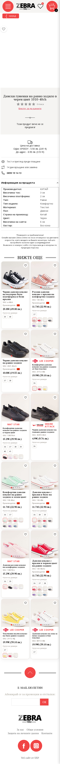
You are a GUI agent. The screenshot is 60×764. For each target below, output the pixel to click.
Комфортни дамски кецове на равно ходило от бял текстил (44, 367)
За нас (20, 729)
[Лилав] (34, 325)
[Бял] (45, 319)
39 (5, 316)
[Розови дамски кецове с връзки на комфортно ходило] (45, 275)
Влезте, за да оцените (30, 108)
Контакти (46, 733)
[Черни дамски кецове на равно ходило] (15, 344)
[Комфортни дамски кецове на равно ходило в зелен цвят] (15, 476)
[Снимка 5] (19, 287)
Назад (12, 16)
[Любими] (3, 29)
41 (10, 451)
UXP (36, 757)
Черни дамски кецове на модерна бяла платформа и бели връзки (15, 295)
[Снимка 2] (13, 287)
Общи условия (35, 729)
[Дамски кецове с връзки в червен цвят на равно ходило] (45, 544)
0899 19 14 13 (14, 172)
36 (34, 383)
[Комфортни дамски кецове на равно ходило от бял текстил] (45, 344)
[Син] (45, 325)
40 (10, 316)
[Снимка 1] (11, 287)
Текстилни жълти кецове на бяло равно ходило (15, 635)
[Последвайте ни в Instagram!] (36, 745)
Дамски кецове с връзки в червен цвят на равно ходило (44, 563)
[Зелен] (39, 325)
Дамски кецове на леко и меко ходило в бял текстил (44, 636)
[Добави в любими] (25, 265)
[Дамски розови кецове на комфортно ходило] (15, 544)
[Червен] (39, 319)
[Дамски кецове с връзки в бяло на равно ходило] (45, 476)
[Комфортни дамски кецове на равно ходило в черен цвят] (15, 407)
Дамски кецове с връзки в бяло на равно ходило (42, 494)
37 (34, 314)
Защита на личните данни (23, 733)
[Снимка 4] (17, 287)
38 (10, 380)
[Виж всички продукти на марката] (30, 91)
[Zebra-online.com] (26, 6)
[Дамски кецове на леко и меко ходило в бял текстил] (45, 613)
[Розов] (15, 456)
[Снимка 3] (15, 287)
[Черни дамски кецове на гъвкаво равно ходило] (45, 407)
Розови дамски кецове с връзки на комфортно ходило (43, 294)
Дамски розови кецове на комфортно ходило (14, 566)
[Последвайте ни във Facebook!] (24, 745)
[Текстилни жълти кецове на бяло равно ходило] (15, 613)
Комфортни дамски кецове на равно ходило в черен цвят (15, 430)
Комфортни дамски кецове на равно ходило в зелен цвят (14, 494)
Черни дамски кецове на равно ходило (15, 361)
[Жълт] (45, 388)
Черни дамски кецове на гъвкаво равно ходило (44, 431)
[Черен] (50, 319)
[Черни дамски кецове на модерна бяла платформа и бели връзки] (15, 275)
